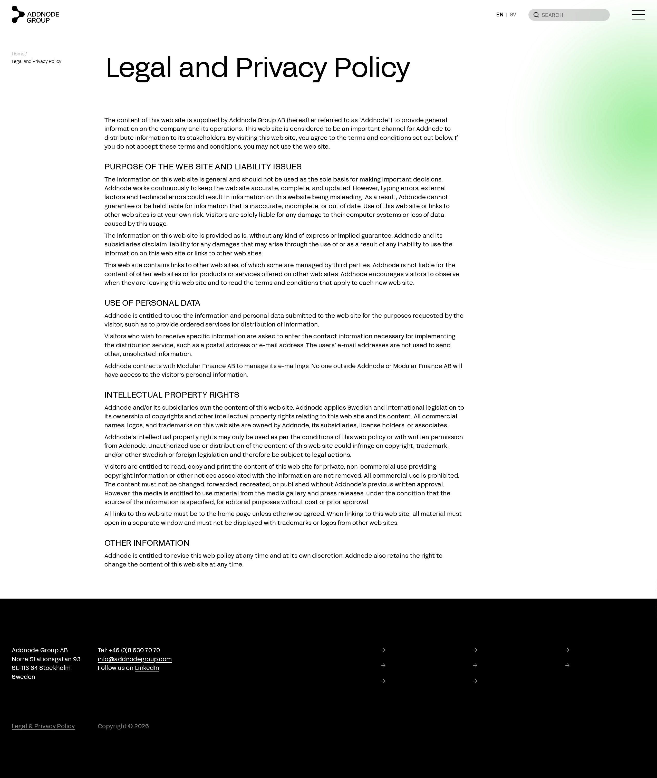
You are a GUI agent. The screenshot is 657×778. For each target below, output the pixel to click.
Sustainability (592, 650)
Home (18, 54)
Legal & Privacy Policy (43, 726)
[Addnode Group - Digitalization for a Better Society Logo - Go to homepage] (35, 14)
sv (513, 14)
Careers (400, 681)
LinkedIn (147, 668)
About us (493, 650)
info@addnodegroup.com (135, 659)
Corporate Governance (423, 666)
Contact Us (497, 681)
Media (581, 666)
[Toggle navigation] (638, 15)
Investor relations (506, 666)
